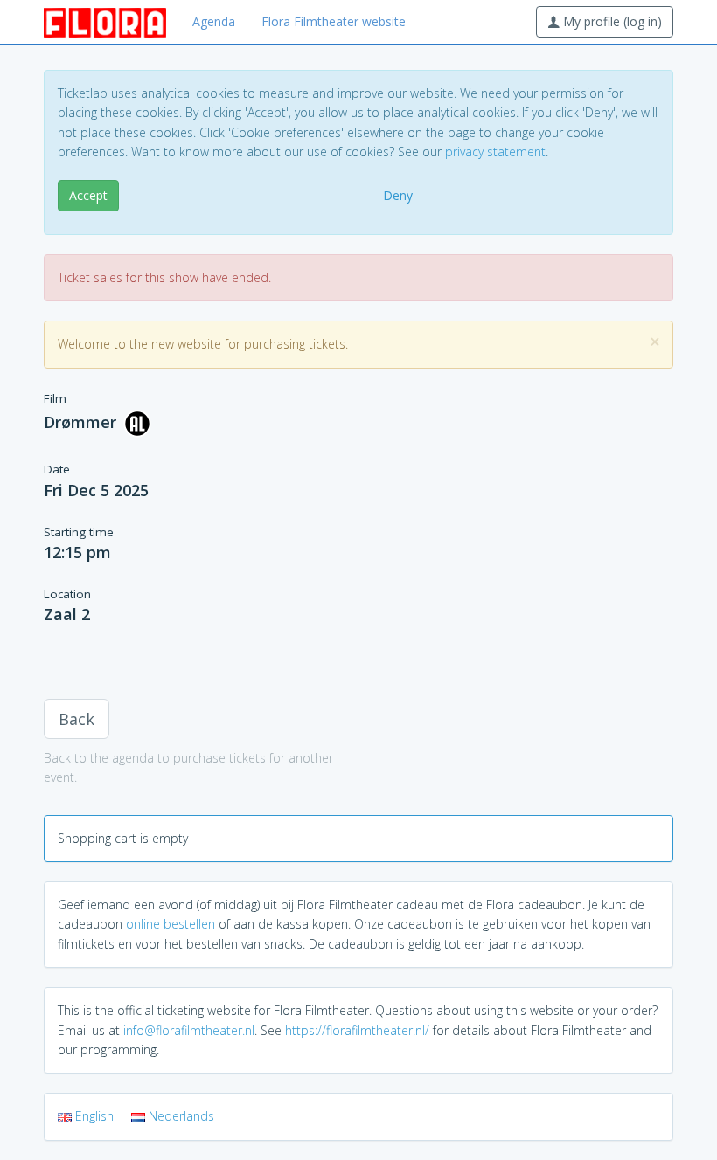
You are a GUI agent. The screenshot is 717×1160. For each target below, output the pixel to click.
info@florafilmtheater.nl (188, 1030)
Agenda (213, 21)
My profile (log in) (611, 21)
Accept (88, 195)
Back (76, 718)
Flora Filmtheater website (333, 21)
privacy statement (495, 151)
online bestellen (170, 923)
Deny (398, 195)
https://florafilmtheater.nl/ (357, 1030)
